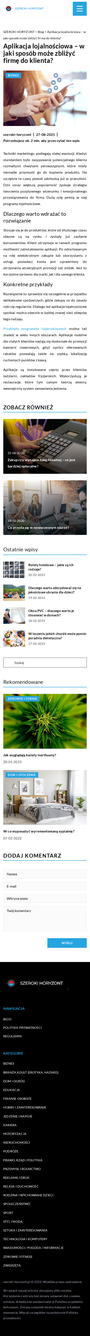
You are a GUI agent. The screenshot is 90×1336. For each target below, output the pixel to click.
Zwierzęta (12, 1265)
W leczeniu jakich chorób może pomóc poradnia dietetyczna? (57, 636)
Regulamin (12, 1036)
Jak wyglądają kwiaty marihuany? (29, 755)
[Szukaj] (8, 663)
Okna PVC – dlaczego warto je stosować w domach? (51, 613)
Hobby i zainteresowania (24, 1107)
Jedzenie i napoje (17, 1116)
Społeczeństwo (16, 1204)
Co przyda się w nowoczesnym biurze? (38, 527)
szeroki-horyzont (17, 134)
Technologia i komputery (25, 1239)
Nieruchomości (16, 1142)
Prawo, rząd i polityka (22, 1160)
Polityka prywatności (22, 1027)
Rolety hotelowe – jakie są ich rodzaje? (51, 567)
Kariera (10, 1125)
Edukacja (11, 1090)
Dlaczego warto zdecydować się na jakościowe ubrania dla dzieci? (54, 590)
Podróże (10, 1151)
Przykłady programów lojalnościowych (35, 328)
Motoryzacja (14, 1134)
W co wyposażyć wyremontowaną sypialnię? (38, 831)
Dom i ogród (14, 1081)
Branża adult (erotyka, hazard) (31, 1072)
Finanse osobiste (17, 1098)
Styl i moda (12, 1221)
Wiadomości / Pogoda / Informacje (33, 1248)
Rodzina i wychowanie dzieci (28, 1195)
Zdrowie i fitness (17, 1256)
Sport (8, 1213)
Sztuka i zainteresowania (25, 1230)
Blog (7, 1019)
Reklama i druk (16, 1177)
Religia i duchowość (21, 1186)
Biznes (13, 75)
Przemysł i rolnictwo (22, 1169)
